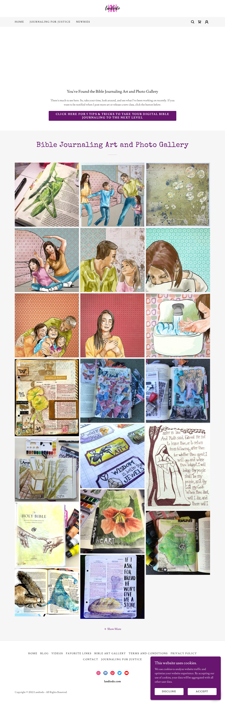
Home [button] (32, 653)
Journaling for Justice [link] (50, 21)
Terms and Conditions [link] (148, 653)
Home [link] (19, 21)
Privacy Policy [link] (184, 653)
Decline (169, 691)
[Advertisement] (112, 53)
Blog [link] (44, 653)
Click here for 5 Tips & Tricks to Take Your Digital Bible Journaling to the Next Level (112, 115)
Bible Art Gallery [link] (110, 653)
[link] (112, 8)
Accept (202, 691)
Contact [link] (90, 659)
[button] (206, 21)
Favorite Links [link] (79, 653)
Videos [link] (57, 653)
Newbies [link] (83, 21)
